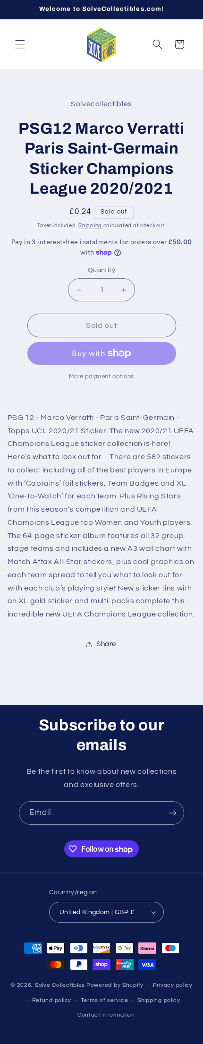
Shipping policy (158, 1000)
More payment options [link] (101, 377)
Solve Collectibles (60, 985)
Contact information (106, 1015)
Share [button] (106, 644)
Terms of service (104, 1000)
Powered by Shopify (115, 985)
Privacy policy (173, 985)
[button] (20, 44)
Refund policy (52, 1000)
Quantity (101, 270)
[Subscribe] (173, 812)
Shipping (90, 225)
